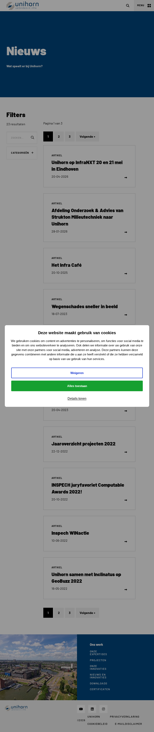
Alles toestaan (77, 386)
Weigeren (77, 373)
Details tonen (77, 398)
